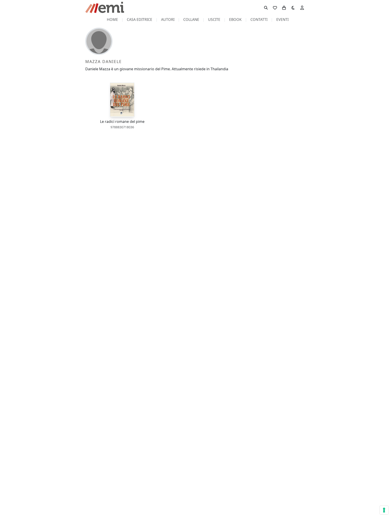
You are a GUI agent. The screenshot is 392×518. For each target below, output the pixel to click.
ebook (235, 19)
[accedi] (302, 7)
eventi (282, 19)
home (112, 19)
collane (191, 19)
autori (167, 19)
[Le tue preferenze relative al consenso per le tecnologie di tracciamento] (384, 510)
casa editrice (139, 19)
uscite (214, 19)
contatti (258, 19)
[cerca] (265, 7)
